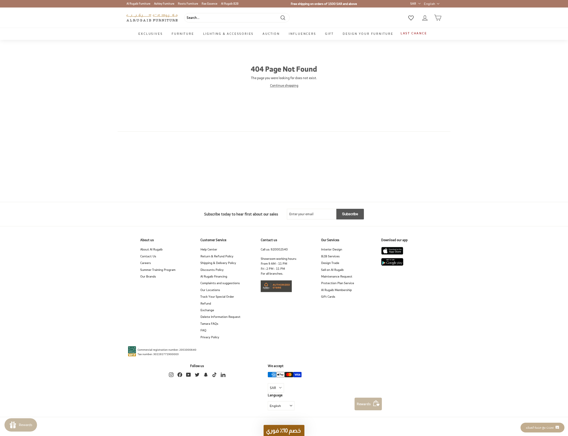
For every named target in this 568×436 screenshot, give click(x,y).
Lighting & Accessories (228, 33)
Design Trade (330, 263)
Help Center (208, 249)
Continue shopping (284, 85)
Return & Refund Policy (216, 256)
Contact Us (148, 256)
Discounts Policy (212, 269)
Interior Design (331, 249)
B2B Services (330, 256)
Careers (145, 263)
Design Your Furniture (368, 33)
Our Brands (148, 276)
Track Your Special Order (217, 296)
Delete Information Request (220, 316)
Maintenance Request (336, 276)
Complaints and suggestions (220, 283)
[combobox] (236, 17)
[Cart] (437, 17)
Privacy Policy (209, 337)
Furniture (183, 33)
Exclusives (150, 33)
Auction (271, 33)
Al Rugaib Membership (336, 290)
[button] (284, 430)
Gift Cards (328, 296)
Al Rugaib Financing (213, 276)
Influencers (302, 33)
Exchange (207, 310)
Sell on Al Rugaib (332, 269)
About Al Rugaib (151, 249)
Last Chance (413, 33)
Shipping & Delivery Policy (218, 263)
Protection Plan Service (337, 283)
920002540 (279, 249)
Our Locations (210, 290)
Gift (329, 33)
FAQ (203, 330)
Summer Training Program (158, 269)
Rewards (364, 404)
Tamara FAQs (209, 323)
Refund (205, 303)
